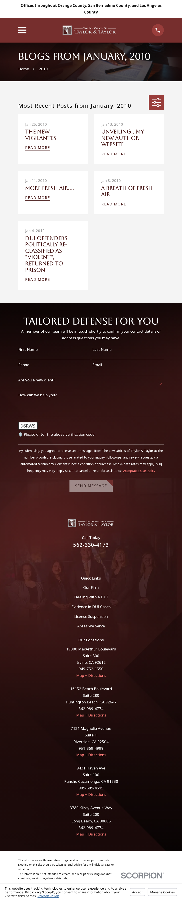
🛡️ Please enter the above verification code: (56, 434)
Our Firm (91, 587)
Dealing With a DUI (91, 596)
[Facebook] (85, 559)
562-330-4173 (91, 544)
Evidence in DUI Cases (91, 606)
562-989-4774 (91, 708)
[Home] (89, 30)
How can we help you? (37, 395)
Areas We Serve (91, 626)
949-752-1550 (91, 668)
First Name (28, 349)
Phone (23, 365)
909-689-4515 (91, 788)
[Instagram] (97, 559)
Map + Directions (91, 675)
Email (97, 365)
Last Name (102, 349)
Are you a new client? (36, 380)
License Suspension (91, 616)
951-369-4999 (91, 748)
